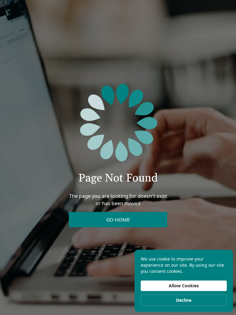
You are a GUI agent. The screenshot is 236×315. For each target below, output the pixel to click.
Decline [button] (183, 300)
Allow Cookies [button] (184, 286)
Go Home (118, 220)
